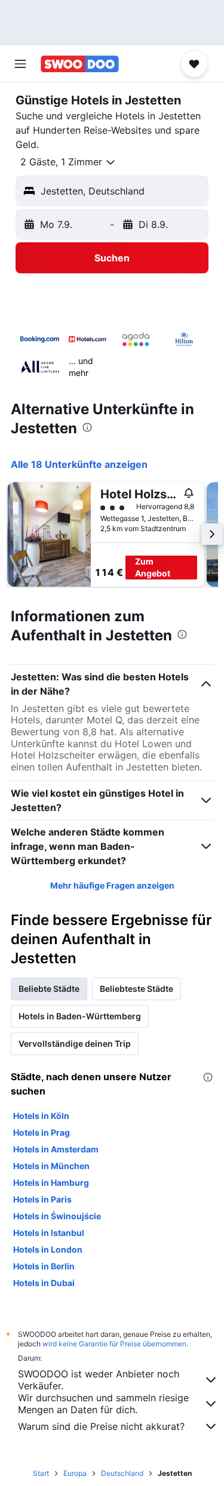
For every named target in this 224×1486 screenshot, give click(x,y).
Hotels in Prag (41, 1132)
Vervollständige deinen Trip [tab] (75, 1043)
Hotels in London (47, 1249)
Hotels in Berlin (44, 1266)
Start (41, 1473)
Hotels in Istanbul (48, 1233)
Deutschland (122, 1473)
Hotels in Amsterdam (56, 1149)
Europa (75, 1473)
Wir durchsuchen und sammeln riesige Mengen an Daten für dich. (103, 1404)
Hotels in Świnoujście (57, 1216)
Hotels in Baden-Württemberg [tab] (80, 1016)
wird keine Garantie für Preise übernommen (114, 1343)
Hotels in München (51, 1166)
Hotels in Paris (42, 1199)
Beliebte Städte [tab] (49, 989)
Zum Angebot (152, 567)
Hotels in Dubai (44, 1283)
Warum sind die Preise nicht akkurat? (101, 1426)
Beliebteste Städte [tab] (136, 989)
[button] (20, 64)
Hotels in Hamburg (51, 1182)
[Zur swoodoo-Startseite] (80, 64)
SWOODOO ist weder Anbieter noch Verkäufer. (98, 1380)
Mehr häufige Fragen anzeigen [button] (112, 885)
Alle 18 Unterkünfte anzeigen (79, 464)
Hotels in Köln (41, 1116)
